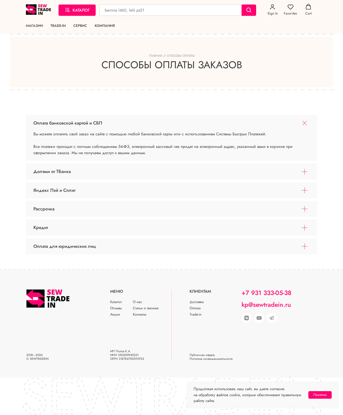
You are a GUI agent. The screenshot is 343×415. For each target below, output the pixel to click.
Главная (155, 55)
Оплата (195, 308)
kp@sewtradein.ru (266, 304)
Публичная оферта (202, 355)
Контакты (139, 314)
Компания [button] (105, 25)
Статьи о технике (145, 308)
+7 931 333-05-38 (266, 292)
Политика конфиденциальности (211, 359)
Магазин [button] (34, 25)
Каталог (116, 301)
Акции (115, 314)
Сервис (80, 25)
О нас (137, 301)
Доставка (197, 301)
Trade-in (58, 25)
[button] (272, 10)
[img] (259, 318)
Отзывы (116, 308)
